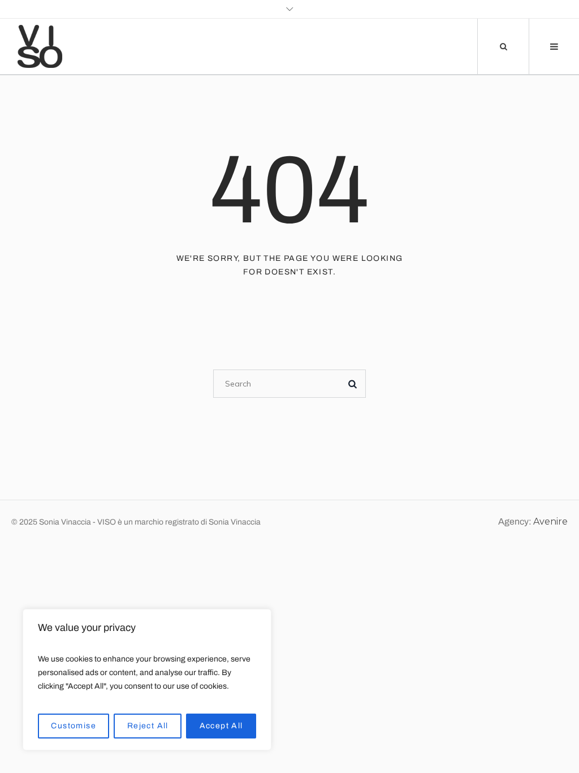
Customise (73, 726)
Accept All (221, 726)
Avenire (550, 521)
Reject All (147, 726)
